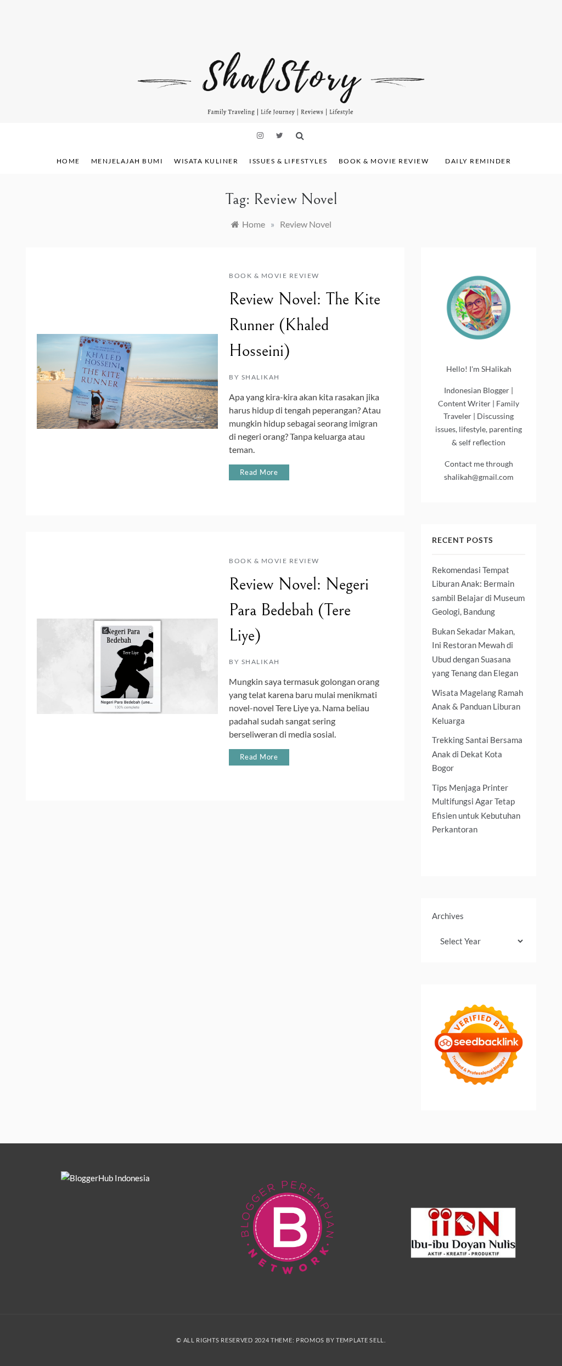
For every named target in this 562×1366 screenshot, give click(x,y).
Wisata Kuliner (206, 161)
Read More (259, 472)
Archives (448, 916)
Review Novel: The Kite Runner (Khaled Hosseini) (304, 325)
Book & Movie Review (384, 161)
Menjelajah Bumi (127, 161)
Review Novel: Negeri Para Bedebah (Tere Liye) (299, 610)
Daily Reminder (478, 161)
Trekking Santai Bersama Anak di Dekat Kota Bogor (477, 754)
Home (68, 161)
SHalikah (260, 377)
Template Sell (360, 1340)
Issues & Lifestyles (288, 161)
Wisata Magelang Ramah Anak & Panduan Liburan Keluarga (477, 706)
